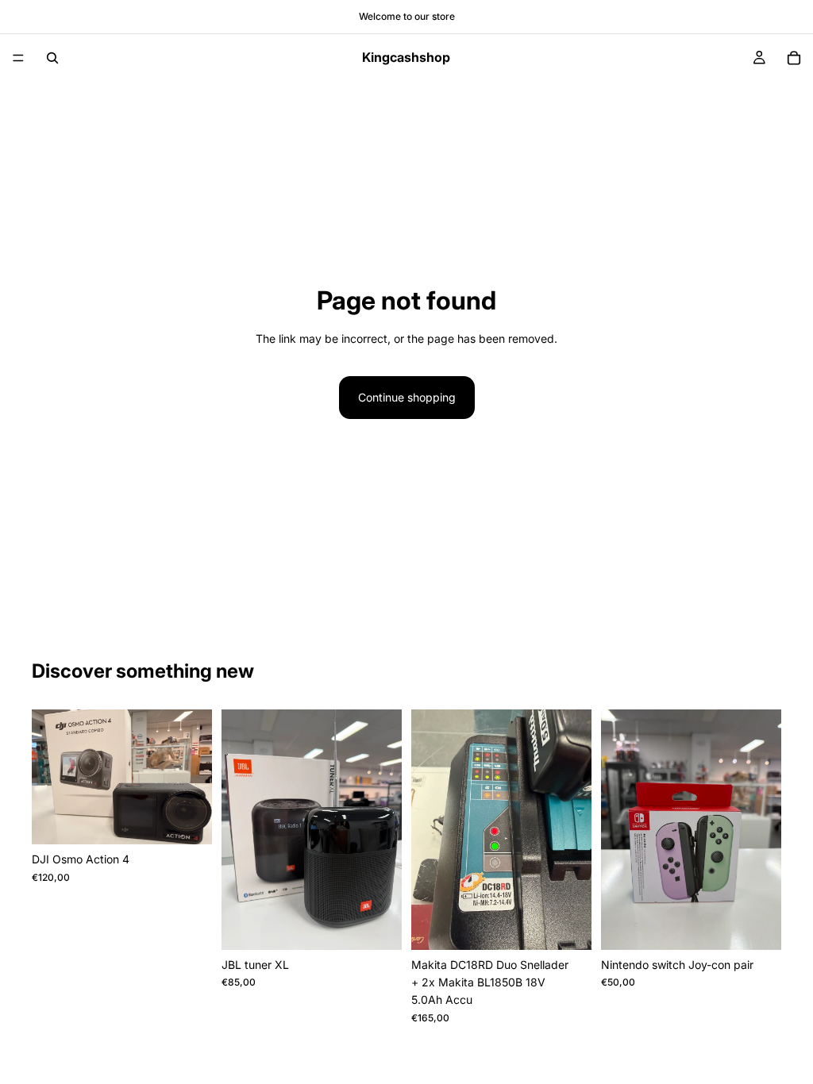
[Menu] (18, 58)
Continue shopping (407, 397)
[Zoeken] (52, 57)
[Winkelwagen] (793, 57)
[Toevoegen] (187, 819)
